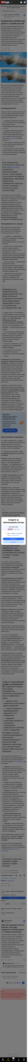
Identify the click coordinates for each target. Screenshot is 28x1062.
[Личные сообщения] (21, 2)
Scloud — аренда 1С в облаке (14, 533)
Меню (19, 1060)
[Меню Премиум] (11, 2)
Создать (13, 1060)
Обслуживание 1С (15, 535)
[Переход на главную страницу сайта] (5, 2)
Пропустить (13, 542)
